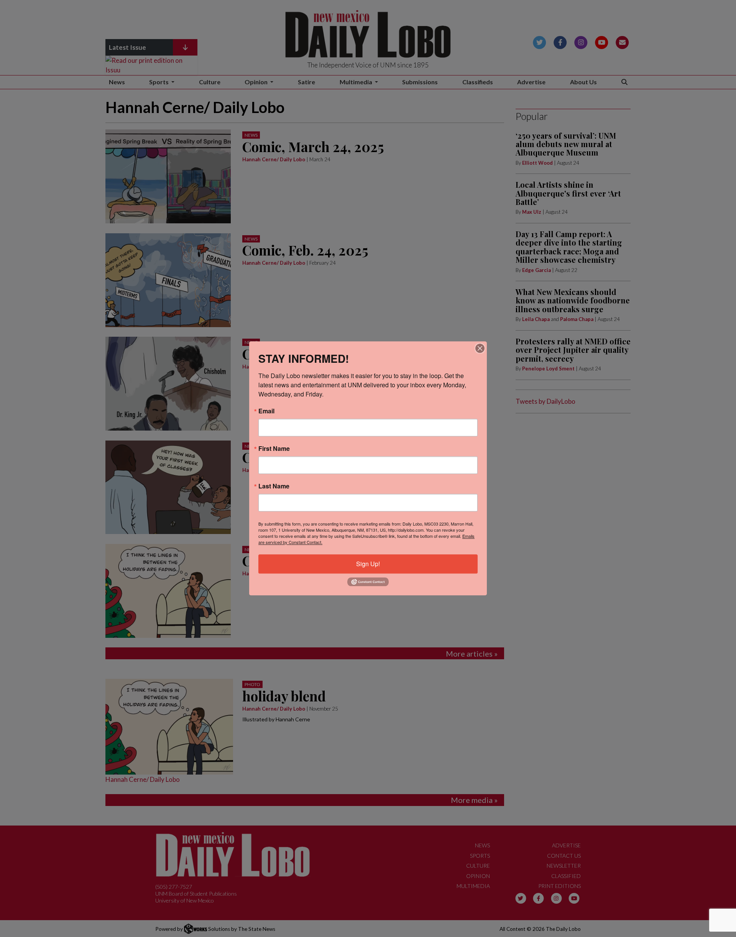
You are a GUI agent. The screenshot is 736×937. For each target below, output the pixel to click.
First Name (274, 449)
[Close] (480, 348)
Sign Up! (368, 563)
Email (266, 411)
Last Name (273, 486)
